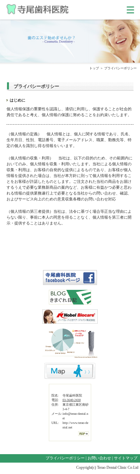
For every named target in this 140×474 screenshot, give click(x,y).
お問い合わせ (99, 458)
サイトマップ (125, 458)
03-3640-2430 (72, 400)
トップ (94, 68)
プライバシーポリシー (65, 458)
